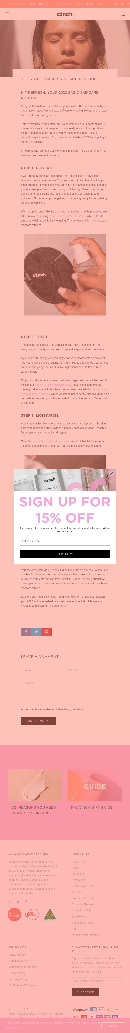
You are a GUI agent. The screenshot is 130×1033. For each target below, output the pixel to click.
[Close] (112, 473)
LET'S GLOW (65, 554)
